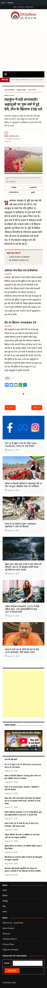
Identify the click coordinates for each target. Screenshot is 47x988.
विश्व (4, 906)
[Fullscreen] (39, 749)
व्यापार (5, 912)
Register (10, 3)
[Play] (7, 749)
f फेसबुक (13, 187)
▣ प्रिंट (33, 192)
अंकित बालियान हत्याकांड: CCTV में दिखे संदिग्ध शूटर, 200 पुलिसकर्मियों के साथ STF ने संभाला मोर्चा (22, 609)
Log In (3, 3)
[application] (23, 741)
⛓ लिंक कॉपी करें (13, 192)
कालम (5, 890)
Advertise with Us (10, 939)
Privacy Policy (8, 944)
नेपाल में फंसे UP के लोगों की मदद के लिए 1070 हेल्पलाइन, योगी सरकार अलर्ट (21, 825)
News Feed (21, 90)
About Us (6, 934)
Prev (11, 407)
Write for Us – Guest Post (13, 923)
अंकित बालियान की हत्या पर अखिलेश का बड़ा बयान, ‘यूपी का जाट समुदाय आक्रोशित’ (22, 836)
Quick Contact (8, 928)
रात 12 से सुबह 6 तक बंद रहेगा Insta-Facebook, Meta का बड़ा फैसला (23, 766)
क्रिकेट (5, 896)
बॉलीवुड (5, 901)
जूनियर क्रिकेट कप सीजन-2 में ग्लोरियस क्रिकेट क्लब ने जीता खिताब (23, 847)
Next (35, 407)
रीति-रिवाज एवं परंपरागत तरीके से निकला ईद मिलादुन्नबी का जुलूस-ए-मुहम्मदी (23, 858)
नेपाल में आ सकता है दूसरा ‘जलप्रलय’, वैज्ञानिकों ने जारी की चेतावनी (22, 788)
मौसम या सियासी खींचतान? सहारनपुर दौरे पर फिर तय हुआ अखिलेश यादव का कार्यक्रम (23, 777)
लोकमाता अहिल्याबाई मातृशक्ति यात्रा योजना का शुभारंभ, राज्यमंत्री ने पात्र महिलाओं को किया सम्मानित (23, 870)
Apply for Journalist (10, 950)
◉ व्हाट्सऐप (33, 187)
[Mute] (36, 749)
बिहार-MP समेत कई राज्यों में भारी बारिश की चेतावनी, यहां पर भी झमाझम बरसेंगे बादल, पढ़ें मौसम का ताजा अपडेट (23, 567)
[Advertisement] (23, 45)
